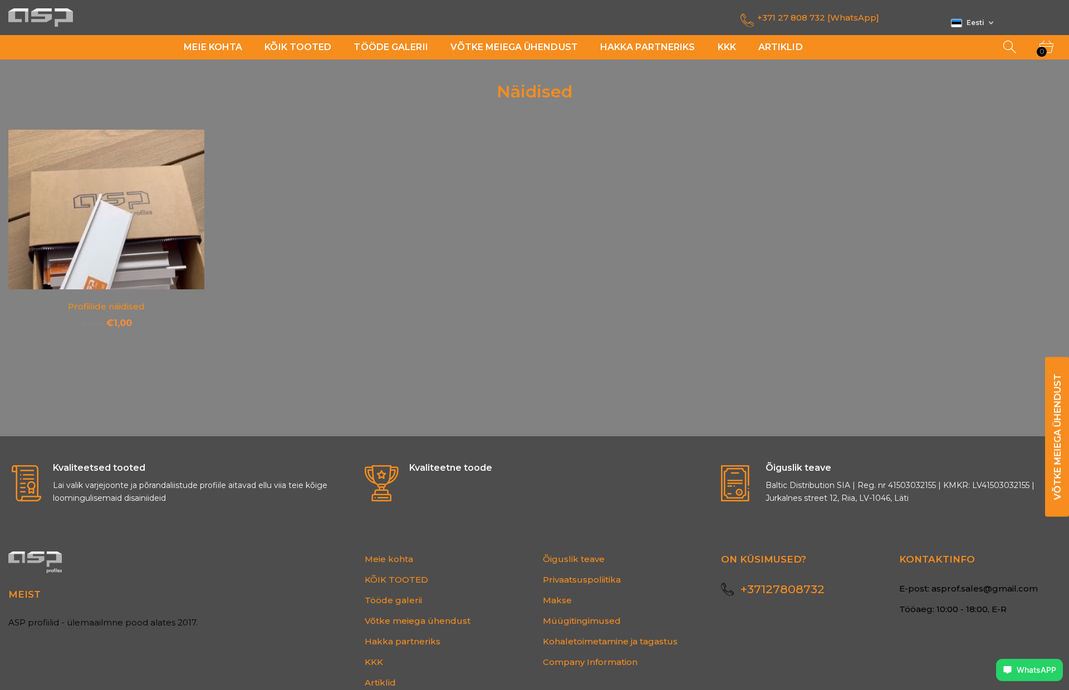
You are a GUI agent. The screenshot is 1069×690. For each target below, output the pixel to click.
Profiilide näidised (106, 306)
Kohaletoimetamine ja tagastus (610, 641)
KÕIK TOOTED (396, 579)
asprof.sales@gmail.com (984, 588)
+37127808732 (783, 589)
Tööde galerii (393, 600)
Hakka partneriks (402, 641)
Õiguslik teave (574, 559)
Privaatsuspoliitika (582, 579)
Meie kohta (389, 559)
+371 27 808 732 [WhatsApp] (818, 17)
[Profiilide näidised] (106, 209)
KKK (374, 662)
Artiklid (380, 682)
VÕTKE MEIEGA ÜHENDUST (1057, 437)
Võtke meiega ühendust (417, 620)
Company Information (590, 662)
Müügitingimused (582, 620)
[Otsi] (1010, 47)
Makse (557, 600)
